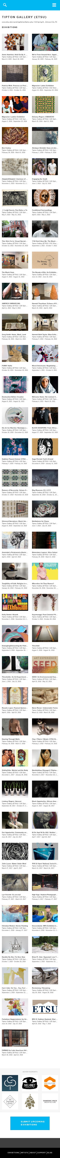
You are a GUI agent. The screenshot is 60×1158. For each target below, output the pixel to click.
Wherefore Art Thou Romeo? (43, 583)
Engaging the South (39, 179)
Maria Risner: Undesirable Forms (45, 708)
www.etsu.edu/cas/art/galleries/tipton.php (17, 22)
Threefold (35, 646)
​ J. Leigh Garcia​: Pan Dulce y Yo (14, 210)
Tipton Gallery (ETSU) (10, 57)
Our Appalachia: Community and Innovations (19, 832)
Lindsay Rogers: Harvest (11, 801)
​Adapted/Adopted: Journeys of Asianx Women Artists (22, 179)
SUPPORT (41, 1153)
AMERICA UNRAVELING (11, 303)
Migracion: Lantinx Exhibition (13, 117)
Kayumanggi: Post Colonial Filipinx (45, 614)
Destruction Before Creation (13, 397)
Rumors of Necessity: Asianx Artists (16, 490)
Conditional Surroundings (42, 210)
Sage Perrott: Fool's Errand (42, 459)
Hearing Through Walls (11, 739)
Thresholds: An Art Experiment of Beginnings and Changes (25, 677)
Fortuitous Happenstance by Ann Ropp (17, 1019)
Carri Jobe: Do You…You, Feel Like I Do (17, 988)
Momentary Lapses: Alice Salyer (44, 552)
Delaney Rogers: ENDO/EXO (43, 117)
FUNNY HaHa (7, 366)
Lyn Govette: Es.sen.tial (11, 895)
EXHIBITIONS (13, 1153)
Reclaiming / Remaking (41, 988)
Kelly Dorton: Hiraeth (10, 614)
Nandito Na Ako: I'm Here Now (13, 957)
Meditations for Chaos (40, 521)
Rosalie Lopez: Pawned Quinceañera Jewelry (19, 708)
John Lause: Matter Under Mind (14, 864)
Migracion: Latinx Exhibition (43, 85)
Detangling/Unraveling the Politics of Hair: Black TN (22, 646)
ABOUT (33, 1153)
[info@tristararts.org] (57, 1143)
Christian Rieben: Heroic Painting (15, 926)
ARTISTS (24, 1153)
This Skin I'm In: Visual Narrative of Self (17, 241)
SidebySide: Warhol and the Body (15, 770)
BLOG (49, 1153)
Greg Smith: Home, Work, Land (14, 334)
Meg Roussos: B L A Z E (41, 490)
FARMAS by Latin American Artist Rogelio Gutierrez (22, 1050)
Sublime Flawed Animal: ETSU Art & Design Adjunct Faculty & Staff (28, 459)
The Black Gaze (8, 272)
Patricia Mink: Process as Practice (15, 85)
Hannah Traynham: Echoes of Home (46, 303)
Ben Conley (6, 148)
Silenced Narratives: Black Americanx (17, 521)
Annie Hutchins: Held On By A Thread (16, 54)
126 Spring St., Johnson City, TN (45, 22)
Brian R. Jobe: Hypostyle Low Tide (45, 957)
